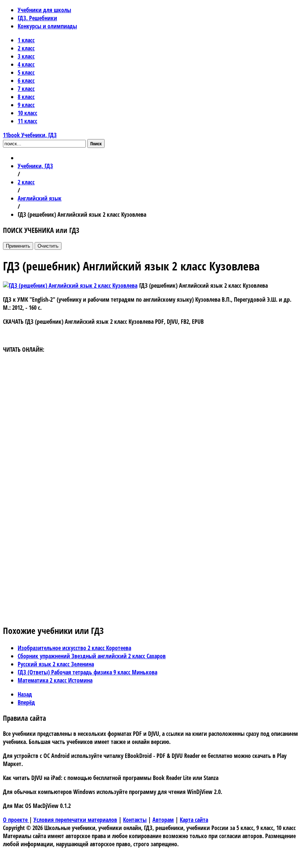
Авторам (163, 820)
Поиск (96, 143)
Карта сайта (194, 820)
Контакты (135, 820)
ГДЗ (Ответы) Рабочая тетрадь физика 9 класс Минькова (87, 672)
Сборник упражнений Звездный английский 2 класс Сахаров (92, 656)
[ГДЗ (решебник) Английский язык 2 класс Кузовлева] (70, 285)
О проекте (16, 820)
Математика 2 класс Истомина (55, 680)
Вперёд (26, 702)
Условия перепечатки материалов (75, 820)
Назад (25, 694)
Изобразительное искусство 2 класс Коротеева (74, 648)
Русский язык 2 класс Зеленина (56, 664)
